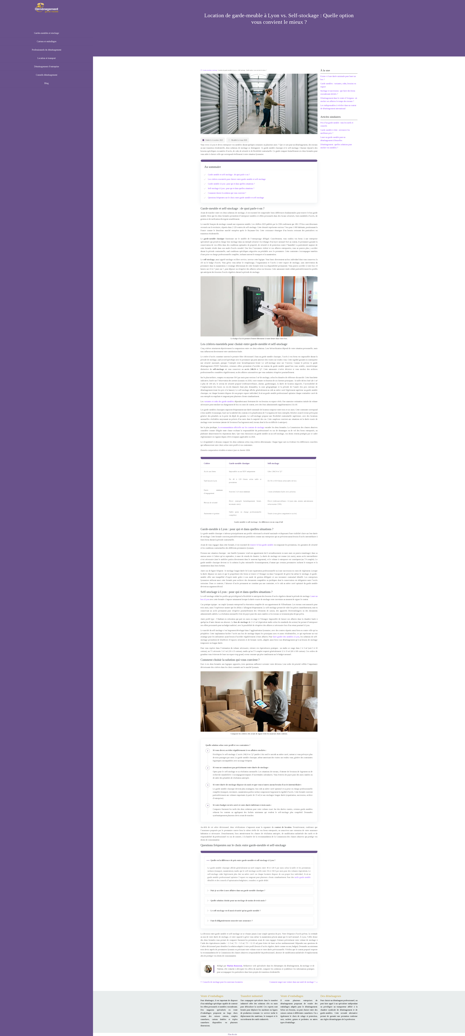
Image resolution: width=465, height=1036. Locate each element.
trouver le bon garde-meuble (261, 545)
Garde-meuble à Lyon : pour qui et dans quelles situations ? (231, 184)
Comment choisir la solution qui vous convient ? (227, 193)
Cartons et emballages (46, 41)
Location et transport (46, 58)
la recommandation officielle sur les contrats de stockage (241, 427)
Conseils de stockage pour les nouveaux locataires (223, 982)
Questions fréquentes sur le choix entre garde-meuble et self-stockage (236, 198)
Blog (46, 83)
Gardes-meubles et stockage (46, 33)
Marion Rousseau (234, 966)
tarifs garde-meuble (303, 877)
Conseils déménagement (46, 75)
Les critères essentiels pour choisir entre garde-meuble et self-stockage (237, 179)
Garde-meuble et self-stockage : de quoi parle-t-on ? (229, 175)
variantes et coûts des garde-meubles (219, 401)
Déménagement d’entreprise (46, 66)
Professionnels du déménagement (46, 50)
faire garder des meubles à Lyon (286, 637)
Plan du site (232, 1034)
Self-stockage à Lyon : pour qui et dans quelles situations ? (231, 188)
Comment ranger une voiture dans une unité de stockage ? (292, 982)
